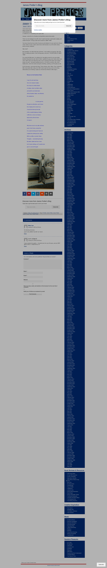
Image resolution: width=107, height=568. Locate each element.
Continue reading (38, 29)
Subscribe (68, 26)
